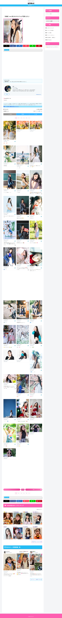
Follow (7, 94)
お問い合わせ (49, 39)
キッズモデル (7, 497)
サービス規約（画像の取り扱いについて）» (12, 106)
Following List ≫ (38, 94)
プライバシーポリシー (50, 35)
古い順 (36, 114)
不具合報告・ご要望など (51, 37)
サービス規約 (49, 32)
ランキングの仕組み (50, 30)
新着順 (23, 114)
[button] (58, 13)
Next (33, 489)
